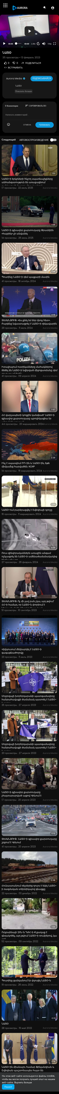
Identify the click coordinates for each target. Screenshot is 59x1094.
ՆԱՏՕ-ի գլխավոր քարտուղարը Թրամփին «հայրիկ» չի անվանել (28, 232)
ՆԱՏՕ (5, 1023)
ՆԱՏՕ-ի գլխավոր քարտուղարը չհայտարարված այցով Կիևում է (21, 794)
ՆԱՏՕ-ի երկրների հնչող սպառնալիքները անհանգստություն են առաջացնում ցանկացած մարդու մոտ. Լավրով (27, 182)
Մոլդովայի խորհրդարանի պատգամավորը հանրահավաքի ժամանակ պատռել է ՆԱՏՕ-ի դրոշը (29, 699)
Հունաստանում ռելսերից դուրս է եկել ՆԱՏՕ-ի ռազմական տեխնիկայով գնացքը (29, 887)
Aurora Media (14, 78)
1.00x (33, 44)
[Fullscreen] (54, 43)
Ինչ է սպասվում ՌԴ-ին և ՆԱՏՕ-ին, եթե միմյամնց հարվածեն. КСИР (26, 464)
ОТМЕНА (27, 124)
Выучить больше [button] (23, 1082)
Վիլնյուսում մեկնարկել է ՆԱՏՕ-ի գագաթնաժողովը (22, 651)
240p (48, 36)
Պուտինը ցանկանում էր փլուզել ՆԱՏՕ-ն (26, 980)
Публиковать (44, 124)
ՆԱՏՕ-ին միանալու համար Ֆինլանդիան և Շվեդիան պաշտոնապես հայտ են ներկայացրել (28, 1070)
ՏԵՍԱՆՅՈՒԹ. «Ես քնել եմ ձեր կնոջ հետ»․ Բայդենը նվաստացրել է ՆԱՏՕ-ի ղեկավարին (29, 322)
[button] (52, 8)
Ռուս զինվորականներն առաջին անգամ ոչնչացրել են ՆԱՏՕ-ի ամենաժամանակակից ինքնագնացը (29, 556)
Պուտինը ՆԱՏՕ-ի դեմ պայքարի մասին (25, 277)
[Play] (4, 43)
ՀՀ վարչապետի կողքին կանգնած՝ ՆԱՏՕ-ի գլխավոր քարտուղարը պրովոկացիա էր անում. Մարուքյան (28, 418)
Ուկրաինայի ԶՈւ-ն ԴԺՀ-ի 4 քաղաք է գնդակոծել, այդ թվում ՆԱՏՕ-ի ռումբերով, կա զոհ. (29, 936)
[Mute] (43, 43)
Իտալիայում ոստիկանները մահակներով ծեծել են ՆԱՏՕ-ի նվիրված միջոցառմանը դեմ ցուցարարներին (29, 370)
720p (49, 44)
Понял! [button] (8, 1086)
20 (38, 43)
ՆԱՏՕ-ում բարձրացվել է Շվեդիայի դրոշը (27, 509)
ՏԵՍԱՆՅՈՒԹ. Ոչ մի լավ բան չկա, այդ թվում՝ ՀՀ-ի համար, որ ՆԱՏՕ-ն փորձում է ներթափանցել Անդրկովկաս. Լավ (28, 605)
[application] (29, 31)
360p (48, 31)
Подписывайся (41, 78)
